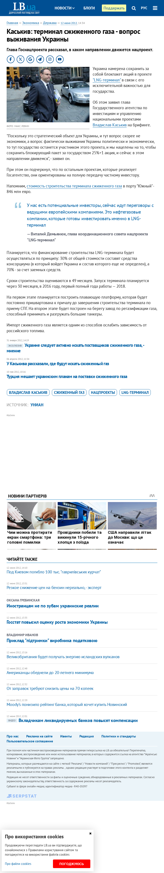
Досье (86, 24)
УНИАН (37, 404)
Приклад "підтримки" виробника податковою (52, 640)
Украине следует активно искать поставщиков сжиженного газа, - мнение (75, 348)
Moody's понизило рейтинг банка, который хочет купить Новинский (67, 704)
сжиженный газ (69, 392)
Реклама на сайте (39, 736)
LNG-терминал (135, 392)
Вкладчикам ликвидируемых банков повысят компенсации (73, 720)
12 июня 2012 (69, 23)
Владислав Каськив (110, 124)
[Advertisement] (82, 448)
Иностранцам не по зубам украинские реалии (53, 606)
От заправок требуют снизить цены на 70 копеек (50, 688)
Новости (63, 8)
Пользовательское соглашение (30, 741)
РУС (144, 8)
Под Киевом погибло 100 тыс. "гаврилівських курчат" (54, 572)
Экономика (30, 23)
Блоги (89, 8)
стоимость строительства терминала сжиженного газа (74, 185)
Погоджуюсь (71, 864)
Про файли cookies (18, 864)
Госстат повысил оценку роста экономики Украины (57, 622)
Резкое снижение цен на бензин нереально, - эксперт (54, 587)
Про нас (13, 736)
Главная (12, 23)
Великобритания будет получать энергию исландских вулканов (63, 656)
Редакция (86, 736)
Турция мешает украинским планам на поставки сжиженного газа (67, 376)
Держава (50, 23)
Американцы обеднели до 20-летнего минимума (50, 672)
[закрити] (90, 833)
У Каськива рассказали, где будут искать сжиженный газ (58, 363)
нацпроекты (103, 392)
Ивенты (66, 736)
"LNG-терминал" (107, 79)
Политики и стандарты (118, 736)
